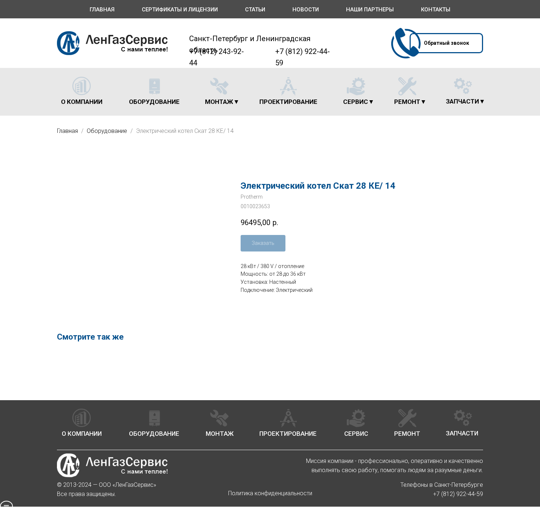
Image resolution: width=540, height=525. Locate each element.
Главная (102, 9)
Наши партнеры (370, 9)
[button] (446, 43)
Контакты (435, 9)
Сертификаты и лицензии (180, 9)
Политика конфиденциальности (270, 493)
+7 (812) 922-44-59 (458, 493)
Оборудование (108, 130)
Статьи (255, 9)
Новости (305, 9)
